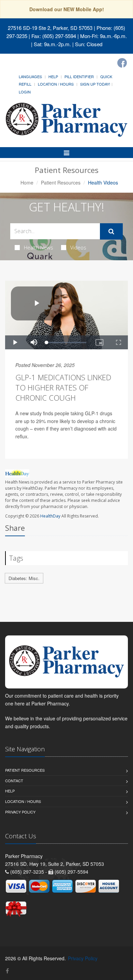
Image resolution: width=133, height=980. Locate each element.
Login (25, 91)
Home (26, 182)
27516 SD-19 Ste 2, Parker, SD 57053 (50, 27)
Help (53, 76)
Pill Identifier (79, 76)
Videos (78, 247)
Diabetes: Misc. (24, 578)
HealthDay (50, 516)
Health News (38, 247)
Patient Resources (60, 182)
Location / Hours (56, 84)
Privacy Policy (20, 812)
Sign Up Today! (95, 84)
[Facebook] (122, 63)
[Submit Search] (111, 231)
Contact (14, 780)
